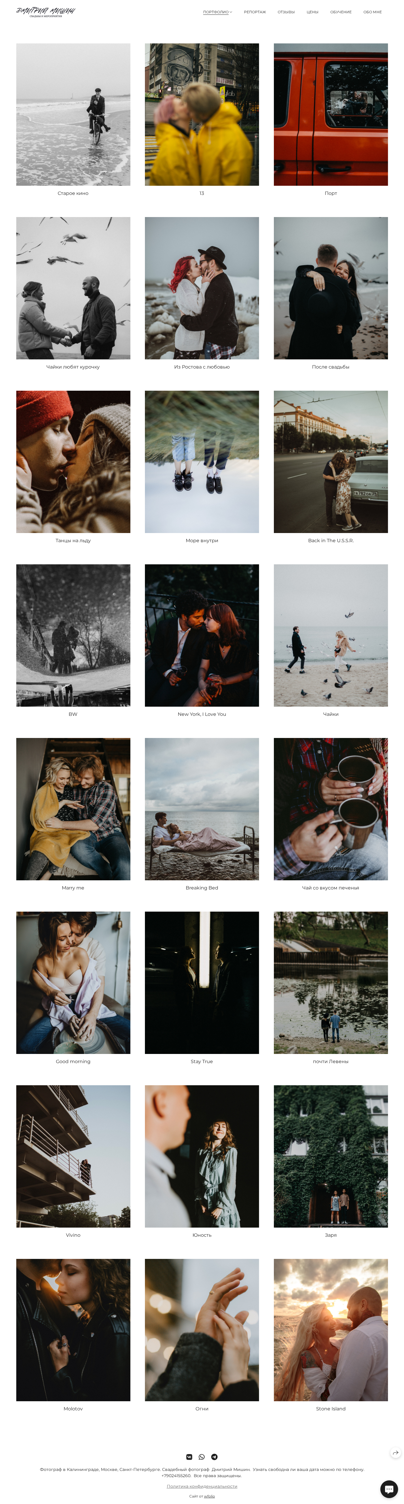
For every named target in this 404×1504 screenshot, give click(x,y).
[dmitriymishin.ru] (45, 12)
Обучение (341, 12)
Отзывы (286, 12)
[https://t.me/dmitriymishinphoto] (214, 1457)
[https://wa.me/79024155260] (202, 1457)
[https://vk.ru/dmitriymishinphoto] (189, 1457)
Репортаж (255, 12)
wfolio (209, 1496)
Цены (313, 12)
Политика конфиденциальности (202, 1486)
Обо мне (372, 12)
